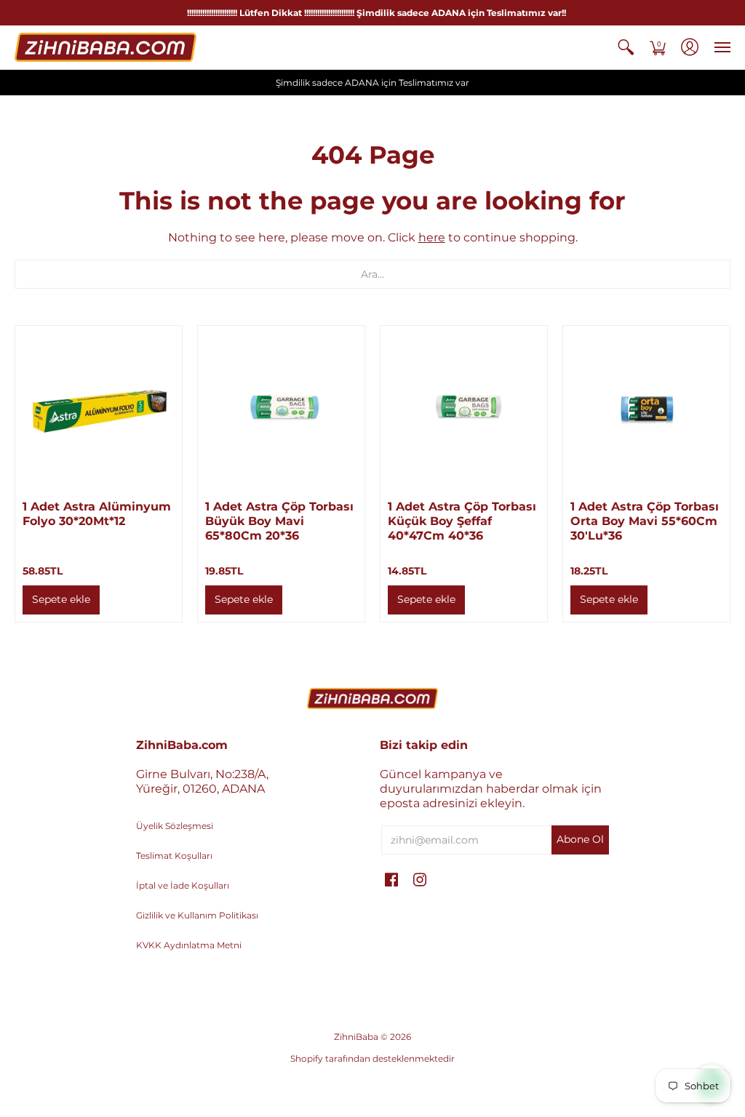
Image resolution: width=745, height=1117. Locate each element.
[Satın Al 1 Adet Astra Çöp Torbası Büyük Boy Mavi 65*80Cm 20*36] (281, 409)
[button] (626, 47)
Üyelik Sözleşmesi (174, 825)
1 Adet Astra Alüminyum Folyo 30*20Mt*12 (97, 514)
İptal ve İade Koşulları (182, 885)
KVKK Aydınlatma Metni (189, 945)
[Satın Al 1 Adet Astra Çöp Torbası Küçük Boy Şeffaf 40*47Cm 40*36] (464, 409)
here (431, 237)
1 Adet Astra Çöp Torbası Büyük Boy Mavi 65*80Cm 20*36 (279, 521)
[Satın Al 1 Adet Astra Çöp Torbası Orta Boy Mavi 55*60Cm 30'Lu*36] (646, 409)
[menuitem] (626, 47)
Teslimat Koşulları (174, 855)
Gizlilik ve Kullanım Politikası (197, 915)
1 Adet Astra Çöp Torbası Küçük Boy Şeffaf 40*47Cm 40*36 (462, 521)
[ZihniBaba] (105, 47)
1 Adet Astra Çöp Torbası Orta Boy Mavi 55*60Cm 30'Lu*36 (644, 521)
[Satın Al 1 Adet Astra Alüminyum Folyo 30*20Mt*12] (99, 409)
